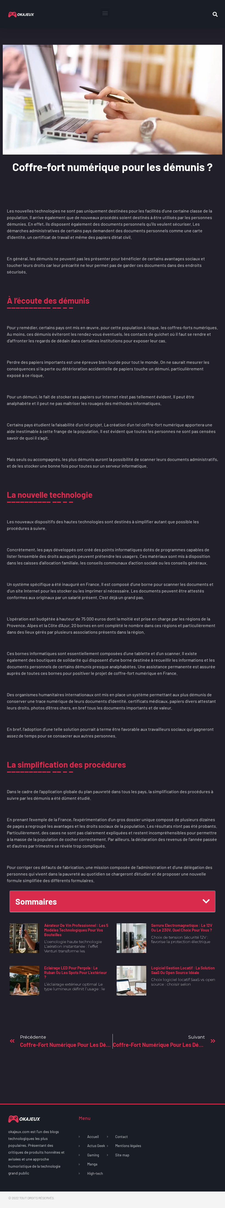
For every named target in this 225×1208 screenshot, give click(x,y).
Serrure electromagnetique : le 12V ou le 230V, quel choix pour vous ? (181, 927)
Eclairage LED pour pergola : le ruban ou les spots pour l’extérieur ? (75, 973)
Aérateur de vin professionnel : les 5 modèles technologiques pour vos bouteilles (76, 930)
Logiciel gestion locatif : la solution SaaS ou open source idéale (183, 970)
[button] (104, 12)
